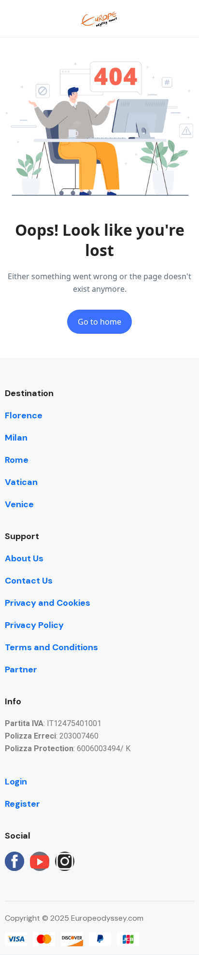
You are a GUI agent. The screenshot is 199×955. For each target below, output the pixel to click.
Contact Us (29, 580)
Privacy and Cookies (47, 603)
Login (16, 781)
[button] (157, 18)
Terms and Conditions (51, 647)
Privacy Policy (34, 625)
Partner (21, 669)
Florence (24, 415)
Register (22, 804)
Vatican (21, 482)
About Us (24, 558)
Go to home (99, 321)
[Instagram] (64, 861)
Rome (16, 460)
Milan (16, 437)
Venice (19, 504)
